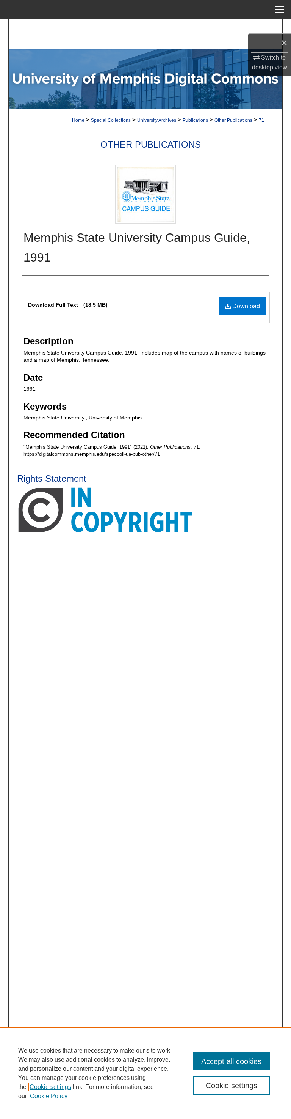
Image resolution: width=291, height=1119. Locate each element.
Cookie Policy (48, 1096)
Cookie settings (50, 1087)
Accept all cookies (231, 1061)
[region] (145, 1073)
